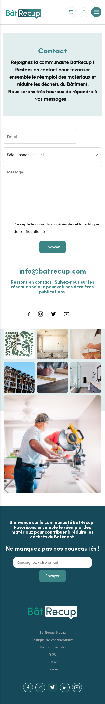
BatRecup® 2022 (52, 632)
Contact (71, 12)
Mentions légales (52, 647)
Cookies (52, 669)
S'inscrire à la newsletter (84, 12)
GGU (52, 654)
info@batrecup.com (52, 270)
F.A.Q (52, 661)
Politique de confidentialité (53, 639)
